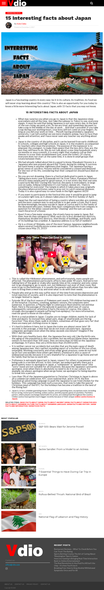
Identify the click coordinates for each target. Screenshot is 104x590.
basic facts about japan (31, 402)
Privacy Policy (32, 584)
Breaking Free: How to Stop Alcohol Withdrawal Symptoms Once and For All (74, 569)
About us (8, 584)
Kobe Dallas (21, 24)
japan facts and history (78, 404)
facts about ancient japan (57, 402)
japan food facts (36, 406)
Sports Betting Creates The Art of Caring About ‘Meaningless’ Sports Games (74, 555)
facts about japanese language (50, 404)
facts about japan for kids (84, 402)
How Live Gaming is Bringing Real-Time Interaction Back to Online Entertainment (76, 560)
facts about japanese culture (19, 404)
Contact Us (19, 584)
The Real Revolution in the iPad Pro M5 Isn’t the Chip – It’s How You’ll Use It (74, 564)
